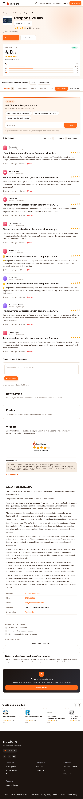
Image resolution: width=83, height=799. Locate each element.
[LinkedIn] (14, 756)
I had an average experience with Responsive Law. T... (30, 204)
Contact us (40, 770)
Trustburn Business (70, 766)
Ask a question (11, 378)
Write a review (45, 3)
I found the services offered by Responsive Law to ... (30, 153)
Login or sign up (12, 785)
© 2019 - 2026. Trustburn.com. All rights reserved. (21, 794)
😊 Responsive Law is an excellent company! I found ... (31, 256)
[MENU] (4, 3)
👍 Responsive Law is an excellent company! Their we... (32, 283)
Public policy (17, 13)
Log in (65, 3)
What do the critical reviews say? (18, 113)
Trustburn (10, 741)
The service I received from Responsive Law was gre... (31, 229)
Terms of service (59, 794)
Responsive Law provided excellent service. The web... (31, 338)
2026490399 (30, 598)
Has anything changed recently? (18, 118)
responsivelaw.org (32, 593)
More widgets (11, 474)
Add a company (12, 774)
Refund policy (72, 794)
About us (39, 766)
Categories (57, 3)
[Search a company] (36, 3)
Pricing (65, 770)
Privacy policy (46, 794)
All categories (11, 766)
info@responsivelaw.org (34, 602)
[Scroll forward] (79, 705)
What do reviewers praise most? (45, 113)
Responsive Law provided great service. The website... (31, 177)
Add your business (70, 774)
